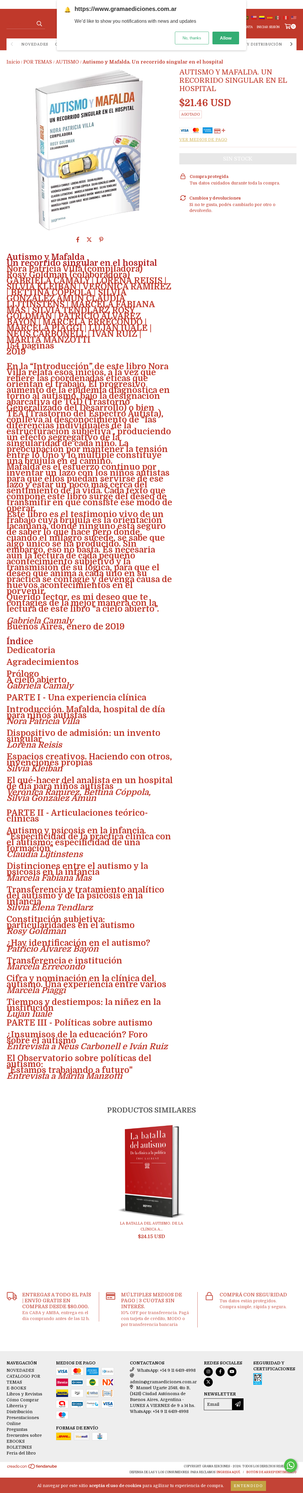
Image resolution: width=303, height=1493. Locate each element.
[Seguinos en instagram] (208, 1371)
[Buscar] (39, 23)
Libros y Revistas (24, 1394)
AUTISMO (67, 62)
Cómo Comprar (23, 1400)
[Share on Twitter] (89, 239)
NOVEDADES (34, 44)
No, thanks (192, 38)
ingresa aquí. (228, 1472)
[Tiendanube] (32, 1468)
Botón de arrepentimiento (271, 1472)
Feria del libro (21, 1453)
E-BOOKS (16, 1388)
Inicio (13, 62)
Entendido (248, 1486)
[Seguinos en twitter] (208, 1382)
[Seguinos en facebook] (220, 1371)
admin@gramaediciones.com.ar (163, 1381)
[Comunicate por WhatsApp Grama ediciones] (290, 1465)
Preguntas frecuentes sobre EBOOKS (24, 1435)
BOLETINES (19, 1447)
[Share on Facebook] (77, 239)
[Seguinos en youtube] (232, 1371)
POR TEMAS (37, 62)
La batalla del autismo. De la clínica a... (151, 1226)
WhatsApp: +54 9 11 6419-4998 (166, 1370)
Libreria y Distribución (253, 44)
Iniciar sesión (268, 27)
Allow (226, 38)
